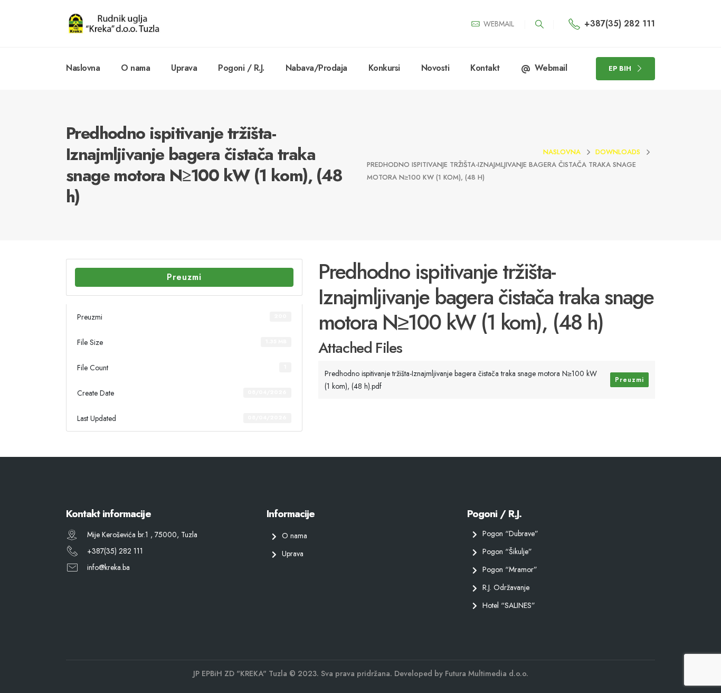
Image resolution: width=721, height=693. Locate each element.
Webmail (551, 68)
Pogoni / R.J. (241, 68)
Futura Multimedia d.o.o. (486, 673)
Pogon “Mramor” (509, 569)
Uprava (184, 68)
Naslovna (83, 68)
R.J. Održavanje (505, 587)
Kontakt (485, 68)
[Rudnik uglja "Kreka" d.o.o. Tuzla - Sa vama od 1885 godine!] (113, 23)
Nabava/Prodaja (316, 68)
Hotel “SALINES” (508, 605)
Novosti (435, 68)
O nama (135, 68)
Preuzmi (184, 277)
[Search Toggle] (539, 24)
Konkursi (384, 68)
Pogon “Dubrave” (510, 533)
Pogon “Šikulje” (507, 551)
